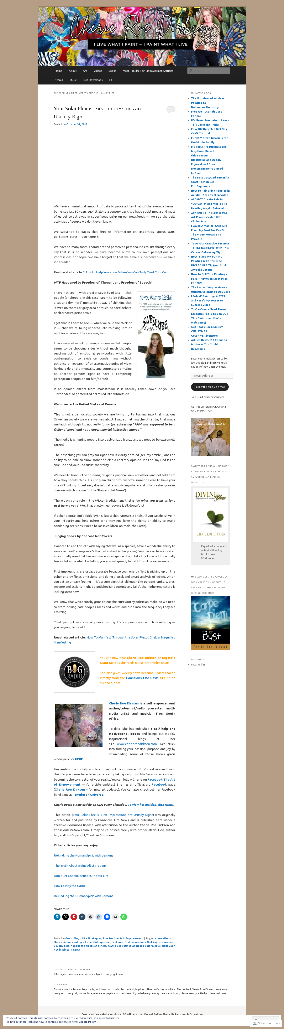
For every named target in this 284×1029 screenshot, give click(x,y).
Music (73, 79)
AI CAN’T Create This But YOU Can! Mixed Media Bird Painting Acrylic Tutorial (209, 204)
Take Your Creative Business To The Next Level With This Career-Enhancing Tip (210, 248)
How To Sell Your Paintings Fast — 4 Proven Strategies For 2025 (209, 278)
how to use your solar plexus (125, 946)
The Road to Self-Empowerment (123, 938)
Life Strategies (91, 938)
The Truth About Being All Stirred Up (80, 865)
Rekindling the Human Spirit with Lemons (83, 855)
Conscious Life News (142, 678)
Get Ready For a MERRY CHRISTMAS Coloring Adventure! (207, 331)
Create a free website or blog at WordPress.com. (112, 1014)
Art (85, 70)
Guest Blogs (73, 938)
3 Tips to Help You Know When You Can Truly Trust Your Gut (125, 272)
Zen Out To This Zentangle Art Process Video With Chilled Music (209, 217)
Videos (98, 70)
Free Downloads (93, 79)
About (73, 70)
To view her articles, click (146, 804)
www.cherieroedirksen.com (137, 744)
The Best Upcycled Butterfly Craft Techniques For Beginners (210, 182)
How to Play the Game (70, 886)
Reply (75, 949)
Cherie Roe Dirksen (124, 703)
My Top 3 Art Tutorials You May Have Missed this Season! (209, 151)
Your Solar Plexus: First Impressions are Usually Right (113, 815)
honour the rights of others (88, 946)
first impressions (135, 942)
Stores (59, 79)
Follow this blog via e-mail (210, 387)
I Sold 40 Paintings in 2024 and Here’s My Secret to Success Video (208, 300)
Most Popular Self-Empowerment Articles (148, 70)
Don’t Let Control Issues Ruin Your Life (81, 876)
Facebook (155, 779)
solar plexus (153, 946)
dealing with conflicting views (91, 942)
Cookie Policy (87, 1021)
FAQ (112, 79)
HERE (79, 759)
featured (117, 942)
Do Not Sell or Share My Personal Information (173, 1014)
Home (58, 70)
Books (112, 70)
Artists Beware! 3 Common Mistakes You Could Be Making (209, 344)
